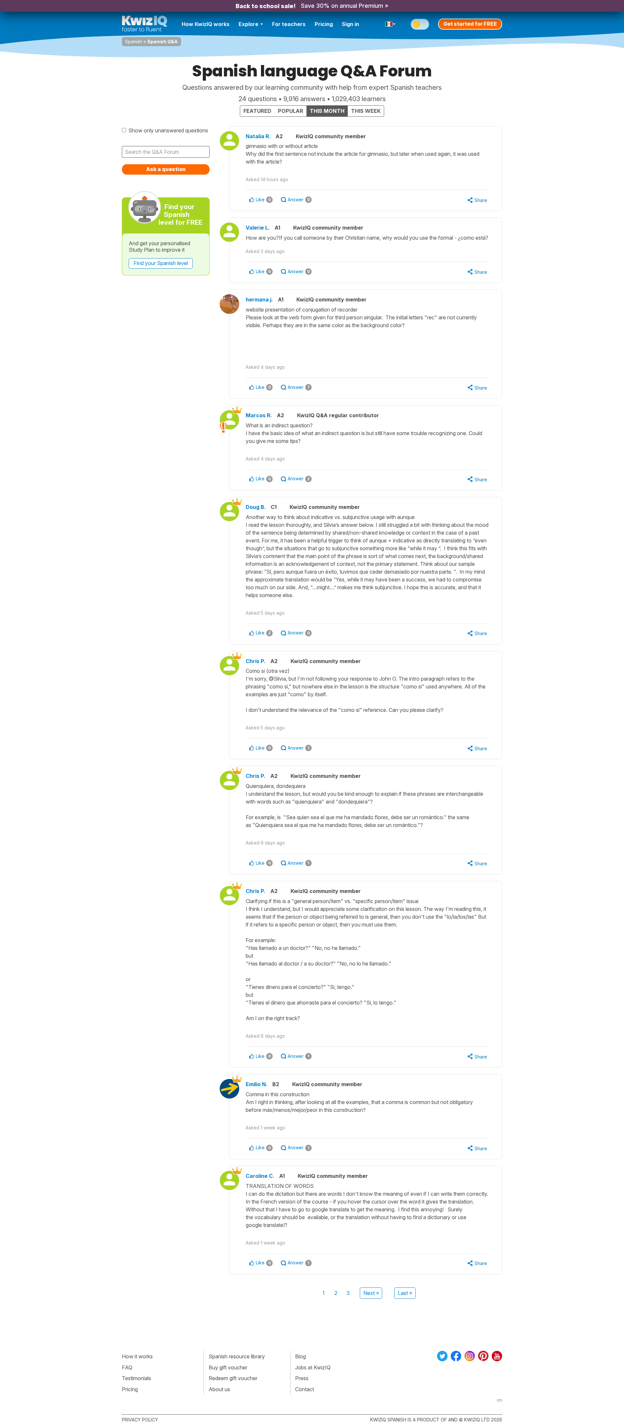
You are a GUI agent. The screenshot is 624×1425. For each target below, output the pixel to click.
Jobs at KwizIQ (313, 1367)
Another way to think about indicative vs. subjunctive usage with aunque (367, 556)
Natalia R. (258, 136)
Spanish (133, 41)
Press (301, 1378)
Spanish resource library (237, 1356)
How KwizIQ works (205, 24)
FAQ (127, 1367)
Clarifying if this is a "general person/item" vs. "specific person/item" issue (366, 959)
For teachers (289, 24)
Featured (257, 111)
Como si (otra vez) (366, 690)
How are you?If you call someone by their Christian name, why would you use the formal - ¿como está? (367, 237)
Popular (290, 111)
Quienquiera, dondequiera (364, 805)
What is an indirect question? (364, 433)
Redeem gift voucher (233, 1378)
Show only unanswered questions (168, 130)
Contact (304, 1389)
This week (366, 111)
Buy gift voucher (228, 1367)
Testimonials (136, 1378)
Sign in (350, 24)
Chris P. (256, 661)
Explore (248, 24)
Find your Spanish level (161, 263)
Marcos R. (259, 415)
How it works (137, 1356)
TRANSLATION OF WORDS (367, 1205)
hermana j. (259, 299)
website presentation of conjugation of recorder (361, 317)
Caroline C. (260, 1176)
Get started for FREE (470, 23)
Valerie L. (258, 227)
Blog (300, 1356)
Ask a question (166, 169)
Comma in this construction (359, 1102)
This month (327, 111)
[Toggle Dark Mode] (420, 24)
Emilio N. (256, 1084)
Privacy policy (140, 1419)
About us (219, 1389)
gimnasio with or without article (362, 154)
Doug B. (256, 507)
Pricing (324, 24)
